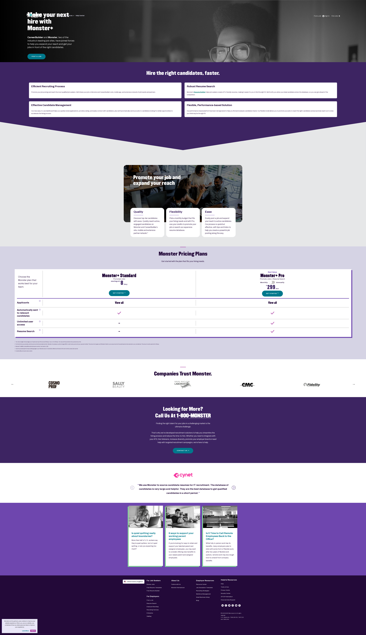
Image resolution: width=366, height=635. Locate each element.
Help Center (80, 15)
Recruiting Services (153, 610)
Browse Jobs (151, 584)
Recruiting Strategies (202, 590)
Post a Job (317, 16)
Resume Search (152, 603)
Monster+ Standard (119, 276)
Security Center (225, 593)
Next (353, 383)
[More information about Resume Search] (40, 330)
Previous (12, 383)
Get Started (119, 293)
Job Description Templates (204, 587)
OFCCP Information (227, 596)
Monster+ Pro (272, 276)
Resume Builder (200, 92)
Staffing (149, 616)
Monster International (178, 587)
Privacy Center (225, 590)
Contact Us (182, 450)
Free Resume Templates (154, 587)
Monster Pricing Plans (183, 254)
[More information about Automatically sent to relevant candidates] (40, 310)
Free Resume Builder (153, 590)
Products (50, 15)
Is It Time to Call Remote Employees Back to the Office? (219, 536)
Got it (33, 630)
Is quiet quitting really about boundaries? (144, 534)
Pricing (59, 15)
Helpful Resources (229, 580)
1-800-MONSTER (194, 416)
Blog (197, 600)
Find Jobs (334, 16)
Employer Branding (153, 606)
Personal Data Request (228, 600)
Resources (68, 15)
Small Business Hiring (203, 597)
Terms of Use (225, 587)
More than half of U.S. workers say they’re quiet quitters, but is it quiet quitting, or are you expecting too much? (145, 544)
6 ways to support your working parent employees (181, 536)
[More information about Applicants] (40, 301)
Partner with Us (176, 584)
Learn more (25, 630)
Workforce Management (203, 594)
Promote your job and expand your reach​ (157, 180)
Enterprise (150, 613)
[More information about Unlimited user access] (40, 321)
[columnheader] (30, 285)
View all (119, 303)
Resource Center (201, 584)
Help (222, 583)
